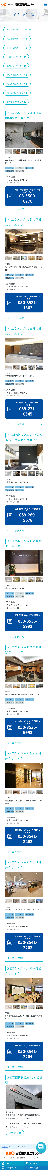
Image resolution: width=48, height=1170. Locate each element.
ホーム (5, 1146)
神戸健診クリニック (15, 101)
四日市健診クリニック (16, 47)
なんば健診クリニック (16, 93)
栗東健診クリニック (15, 65)
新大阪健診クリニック (16, 83)
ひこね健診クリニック (16, 74)
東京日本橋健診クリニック (18, 29)
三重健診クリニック (15, 56)
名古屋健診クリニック (16, 38)
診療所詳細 (13, 1132)
